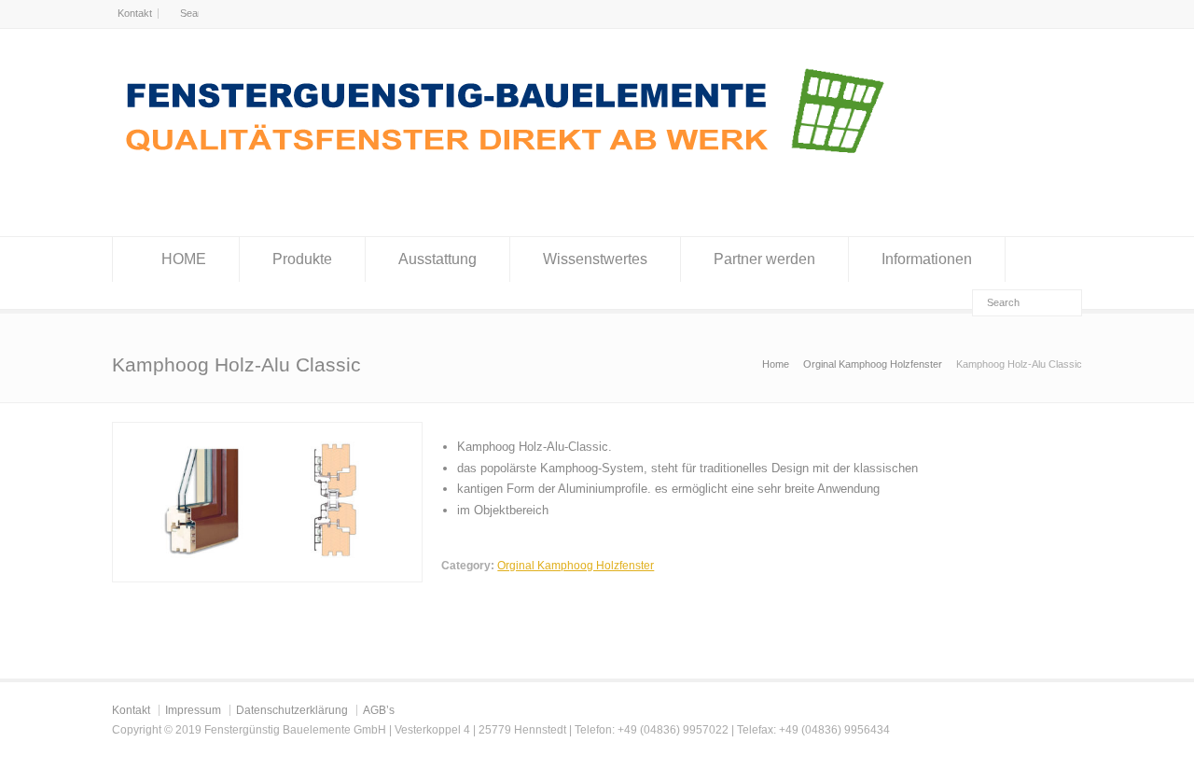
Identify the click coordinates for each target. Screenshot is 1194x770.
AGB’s (379, 710)
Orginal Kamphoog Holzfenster (575, 565)
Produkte (302, 259)
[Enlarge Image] (268, 433)
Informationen (927, 259)
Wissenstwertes (595, 259)
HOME (183, 259)
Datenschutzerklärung (292, 710)
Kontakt (135, 13)
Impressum (193, 710)
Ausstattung (437, 259)
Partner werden (764, 259)
